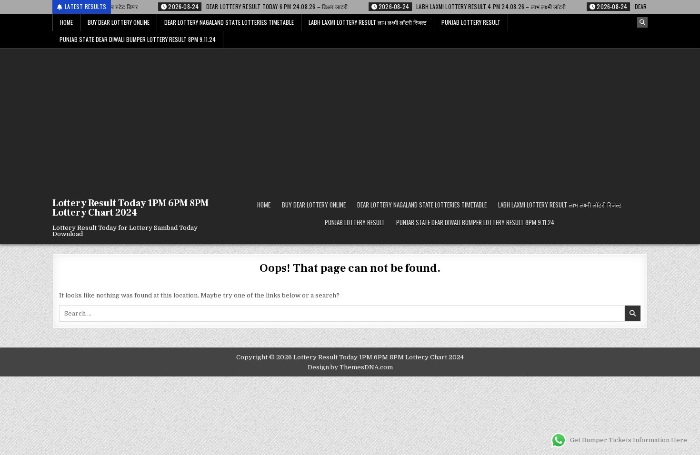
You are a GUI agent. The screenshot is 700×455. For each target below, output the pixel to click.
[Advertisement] (350, 120)
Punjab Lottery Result (470, 22)
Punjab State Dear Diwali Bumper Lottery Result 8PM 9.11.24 (138, 39)
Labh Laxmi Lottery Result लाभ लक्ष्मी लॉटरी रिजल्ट (368, 22)
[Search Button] (642, 22)
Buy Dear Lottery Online (119, 22)
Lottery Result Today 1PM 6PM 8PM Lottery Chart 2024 (130, 208)
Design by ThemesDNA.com (350, 367)
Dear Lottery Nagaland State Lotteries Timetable (229, 22)
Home (66, 22)
